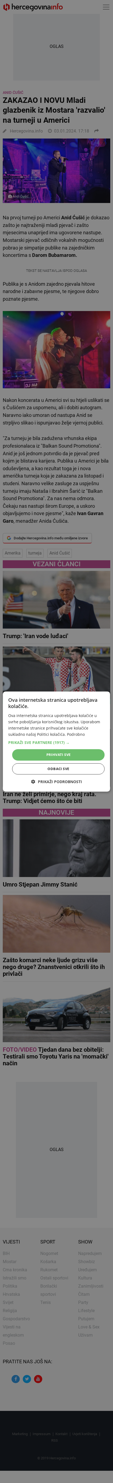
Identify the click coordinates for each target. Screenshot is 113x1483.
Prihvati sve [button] (58, 754)
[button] (56, 742)
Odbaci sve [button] (58, 768)
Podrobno (76, 734)
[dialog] (56, 741)
